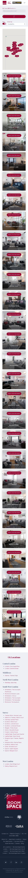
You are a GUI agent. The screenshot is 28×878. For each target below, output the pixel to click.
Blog (22, 843)
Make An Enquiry (15, 833)
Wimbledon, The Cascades (12, 700)
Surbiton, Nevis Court (11, 721)
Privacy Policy (14, 872)
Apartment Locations (15, 839)
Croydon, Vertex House (11, 732)
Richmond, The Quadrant (12, 702)
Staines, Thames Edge (11, 675)
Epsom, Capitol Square (11, 748)
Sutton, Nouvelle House (11, 730)
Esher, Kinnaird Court (11, 746)
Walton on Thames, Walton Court (14, 717)
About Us (4, 839)
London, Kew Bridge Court (12, 764)
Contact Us (5, 833)
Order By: (10, 21)
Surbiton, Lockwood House (12, 726)
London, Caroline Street (11, 668)
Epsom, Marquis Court (11, 750)
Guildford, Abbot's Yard (11, 744)
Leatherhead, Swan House (12, 736)
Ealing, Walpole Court (11, 766)
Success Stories (19, 841)
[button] (24, 2)
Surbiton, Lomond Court (12, 723)
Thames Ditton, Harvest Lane (13, 715)
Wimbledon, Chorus (10, 696)
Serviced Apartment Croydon (17, 853)
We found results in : (9, 8)
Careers (17, 843)
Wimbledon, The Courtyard (12, 698)
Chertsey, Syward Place (11, 719)
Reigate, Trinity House (11, 728)
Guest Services (9, 843)
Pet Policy (20, 872)
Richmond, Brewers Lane (12, 693)
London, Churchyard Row (12, 666)
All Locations (7, 847)
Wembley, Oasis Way (11, 682)
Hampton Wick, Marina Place (13, 742)
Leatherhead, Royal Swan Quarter (14, 734)
